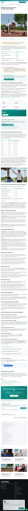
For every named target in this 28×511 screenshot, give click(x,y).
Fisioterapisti (16, 484)
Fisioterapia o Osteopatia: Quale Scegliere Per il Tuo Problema (11, 353)
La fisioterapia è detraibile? (5, 439)
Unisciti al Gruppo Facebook (8, 365)
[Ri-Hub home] (2, 2)
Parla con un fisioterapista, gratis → (7, 124)
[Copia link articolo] (14, 39)
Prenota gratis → (5, 114)
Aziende (15, 496)
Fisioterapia (6, 4)
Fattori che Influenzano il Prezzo (5, 426)
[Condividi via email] (12, 39)
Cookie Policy (18, 505)
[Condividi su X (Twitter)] (9, 39)
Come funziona (16, 482)
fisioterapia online (17, 48)
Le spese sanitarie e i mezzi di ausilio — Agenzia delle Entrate (11, 382)
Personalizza (5, 508)
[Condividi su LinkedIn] (10, 39)
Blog (3, 4)
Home (1, 4)
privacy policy (16, 409)
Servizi (15, 483)
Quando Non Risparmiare (5, 432)
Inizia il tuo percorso (21, 2)
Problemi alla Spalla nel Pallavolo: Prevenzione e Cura (10, 351)
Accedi (2, 500)
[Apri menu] (26, 2)
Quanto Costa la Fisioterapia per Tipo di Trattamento (8, 425)
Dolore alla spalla (17, 490)
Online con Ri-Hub (4, 431)
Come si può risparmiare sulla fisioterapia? (7, 440)
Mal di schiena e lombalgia (18, 489)
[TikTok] (4, 488)
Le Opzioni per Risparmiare (5, 427)
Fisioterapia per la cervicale (18, 488)
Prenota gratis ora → (14, 395)
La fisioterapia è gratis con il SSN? (6, 438)
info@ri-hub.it (16, 0)
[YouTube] (5, 488)
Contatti (16, 497)
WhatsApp (12, 0)
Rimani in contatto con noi (5, 441)
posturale (6, 193)
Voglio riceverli (23, 408)
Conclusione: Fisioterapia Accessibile (6, 433)
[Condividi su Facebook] (7, 39)
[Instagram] (3, 488)
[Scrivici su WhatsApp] (26, 509)
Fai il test (2, 504)
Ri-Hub (18, 246)
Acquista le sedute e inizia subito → (13, 126)
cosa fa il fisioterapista (16, 287)
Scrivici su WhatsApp (4, 485)
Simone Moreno (4, 10)
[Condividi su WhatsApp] (5, 39)
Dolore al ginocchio (17, 491)
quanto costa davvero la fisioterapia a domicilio (11, 97)
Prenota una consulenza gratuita (9, 76)
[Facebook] (1, 488)
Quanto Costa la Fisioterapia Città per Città (7, 424)
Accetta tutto (21, 508)
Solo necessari (15, 508)
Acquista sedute (3, 501)
